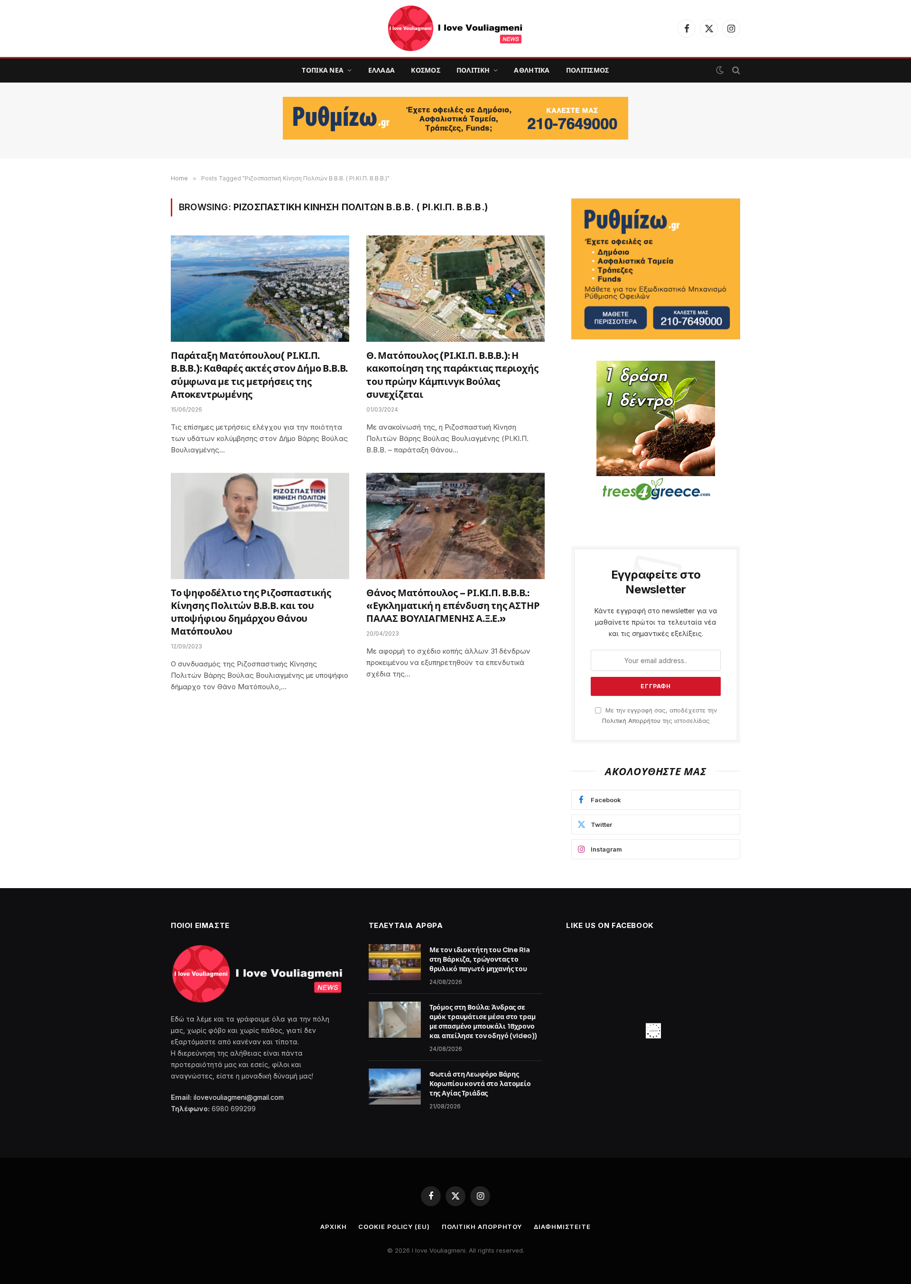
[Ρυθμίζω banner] (455, 118)
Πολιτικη (473, 70)
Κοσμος (425, 70)
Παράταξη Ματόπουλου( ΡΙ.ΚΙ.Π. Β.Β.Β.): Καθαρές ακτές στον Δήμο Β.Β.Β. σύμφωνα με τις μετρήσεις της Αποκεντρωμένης (259, 375)
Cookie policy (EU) (393, 1226)
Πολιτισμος (587, 70)
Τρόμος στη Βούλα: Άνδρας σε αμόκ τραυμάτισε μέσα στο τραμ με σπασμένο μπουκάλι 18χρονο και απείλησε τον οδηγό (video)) (483, 1021)
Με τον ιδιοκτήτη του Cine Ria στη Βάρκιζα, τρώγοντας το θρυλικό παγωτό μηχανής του (479, 959)
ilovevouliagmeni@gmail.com (239, 1097)
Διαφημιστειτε (562, 1226)
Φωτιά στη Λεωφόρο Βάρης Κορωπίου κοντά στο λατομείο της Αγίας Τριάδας (480, 1083)
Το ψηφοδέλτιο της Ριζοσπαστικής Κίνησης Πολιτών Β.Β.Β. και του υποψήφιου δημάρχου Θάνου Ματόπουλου (251, 612)
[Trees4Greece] (655, 432)
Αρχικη (333, 1226)
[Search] (735, 70)
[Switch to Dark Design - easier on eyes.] (720, 70)
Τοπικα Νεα (323, 70)
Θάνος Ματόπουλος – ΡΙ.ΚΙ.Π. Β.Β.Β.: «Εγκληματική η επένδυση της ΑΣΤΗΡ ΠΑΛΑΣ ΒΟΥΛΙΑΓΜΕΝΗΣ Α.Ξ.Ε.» (452, 606)
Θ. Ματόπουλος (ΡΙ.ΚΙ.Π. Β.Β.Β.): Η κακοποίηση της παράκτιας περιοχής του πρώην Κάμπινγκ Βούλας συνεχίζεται (452, 375)
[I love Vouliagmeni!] (455, 28)
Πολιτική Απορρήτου (631, 720)
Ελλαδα (381, 70)
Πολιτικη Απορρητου (482, 1226)
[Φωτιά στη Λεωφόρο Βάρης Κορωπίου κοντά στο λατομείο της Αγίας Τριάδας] (395, 1086)
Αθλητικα (531, 70)
